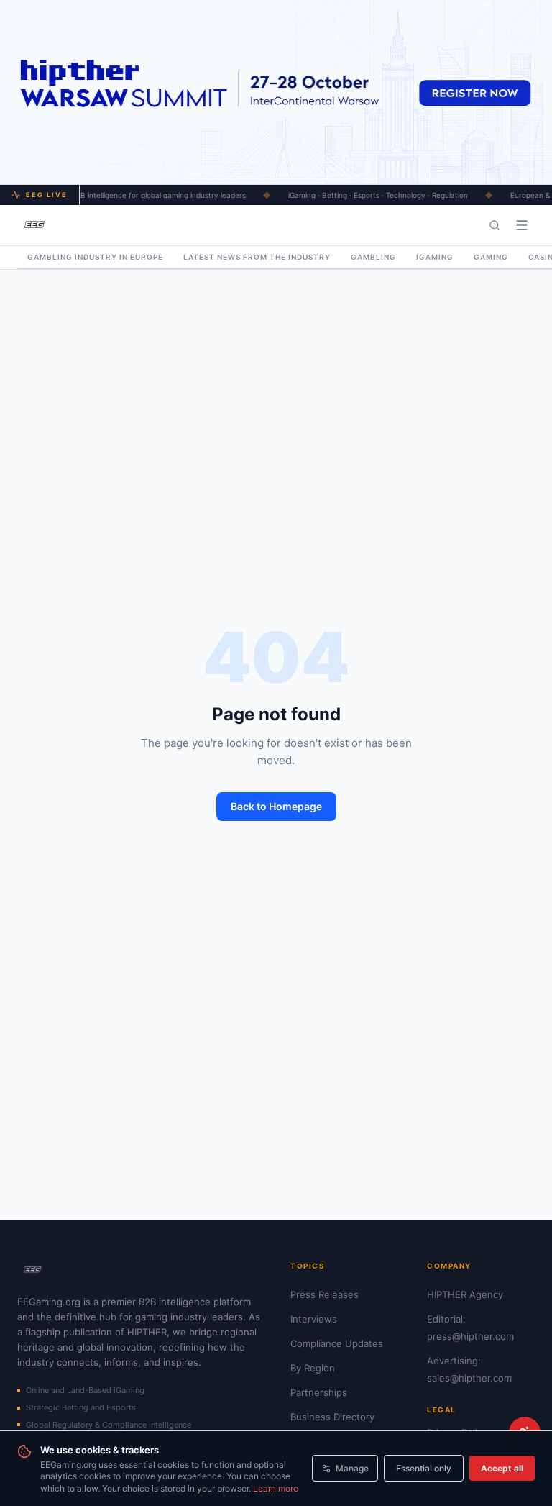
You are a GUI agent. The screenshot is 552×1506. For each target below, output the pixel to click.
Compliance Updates (336, 1343)
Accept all (502, 1468)
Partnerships (318, 1392)
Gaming (491, 257)
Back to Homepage (276, 806)
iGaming (435, 257)
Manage (352, 1468)
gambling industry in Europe (95, 257)
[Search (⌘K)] (494, 225)
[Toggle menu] (522, 225)
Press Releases (324, 1294)
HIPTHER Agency (465, 1294)
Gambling (373, 257)
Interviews (313, 1319)
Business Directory (332, 1417)
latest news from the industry (257, 257)
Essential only (423, 1468)
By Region (312, 1368)
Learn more (275, 1488)
